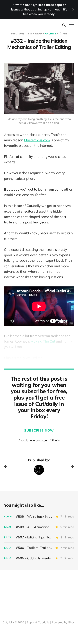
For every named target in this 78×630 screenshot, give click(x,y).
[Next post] (71, 467)
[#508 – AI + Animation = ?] (39, 527)
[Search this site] (64, 25)
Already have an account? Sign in (39, 440)
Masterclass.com (37, 140)
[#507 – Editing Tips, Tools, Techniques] (39, 537)
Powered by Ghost (64, 622)
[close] (73, 9)
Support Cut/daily (38, 622)
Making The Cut (43, 341)
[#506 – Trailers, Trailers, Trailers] (39, 548)
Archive (51, 33)
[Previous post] (7, 467)
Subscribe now (39, 430)
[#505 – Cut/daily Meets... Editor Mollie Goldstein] (39, 558)
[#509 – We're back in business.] (39, 516)
